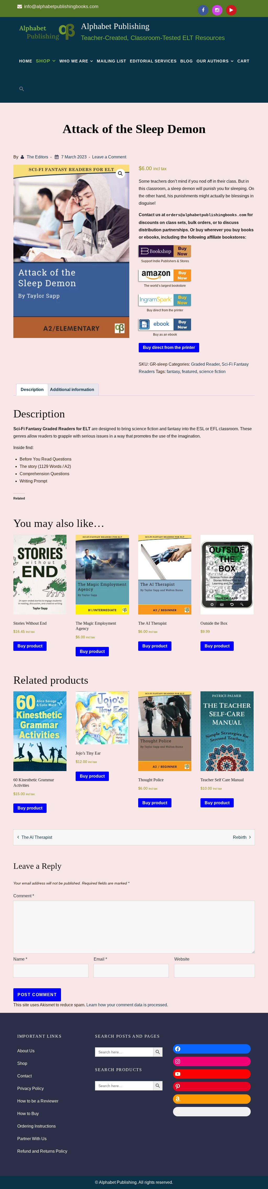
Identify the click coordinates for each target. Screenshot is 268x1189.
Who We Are (73, 61)
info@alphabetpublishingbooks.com (61, 6)
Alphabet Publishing (115, 26)
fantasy (173, 371)
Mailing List (111, 61)
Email (100, 959)
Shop (43, 61)
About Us (26, 1051)
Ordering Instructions (36, 1126)
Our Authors (213, 61)
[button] (21, 89)
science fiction (212, 371)
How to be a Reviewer (37, 1101)
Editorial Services (153, 61)
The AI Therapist (36, 837)
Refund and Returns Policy (42, 1151)
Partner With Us (32, 1138)
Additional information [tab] (72, 389)
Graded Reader (205, 364)
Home (25, 61)
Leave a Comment (109, 157)
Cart (243, 61)
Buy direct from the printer (169, 347)
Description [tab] (32, 389)
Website (181, 959)
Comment (23, 896)
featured (189, 371)
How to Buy (28, 1113)
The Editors (37, 157)
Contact (24, 1076)
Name (20, 959)
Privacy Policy (30, 1088)
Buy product (30, 646)
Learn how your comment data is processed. (127, 1005)
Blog (186, 61)
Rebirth (240, 837)
